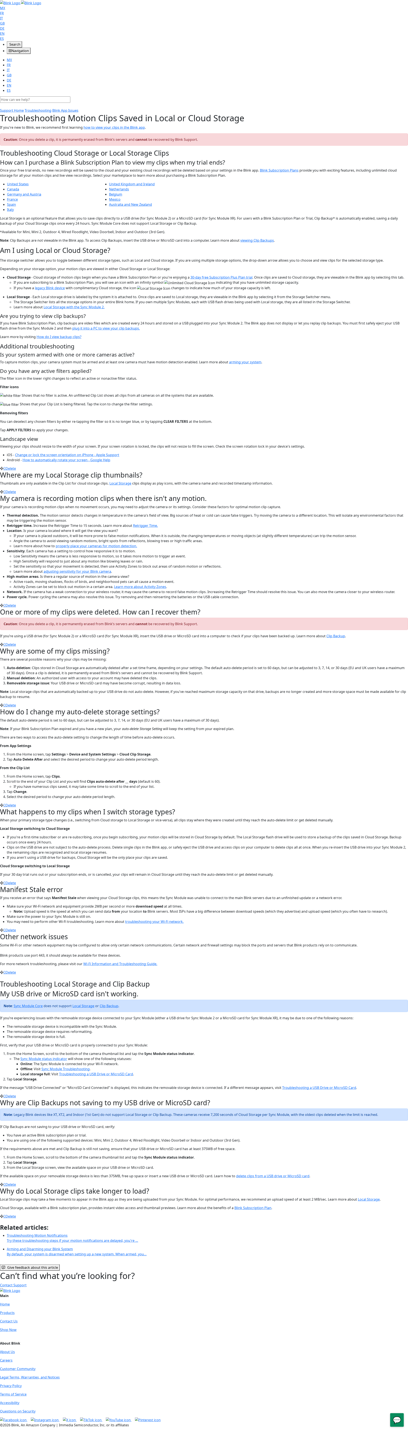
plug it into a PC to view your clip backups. (106, 328)
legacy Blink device (50, 288)
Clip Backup (335, 636)
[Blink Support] (20, 2)
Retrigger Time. (145, 525)
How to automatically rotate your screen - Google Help (66, 460)
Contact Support (13, 1285)
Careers (6, 1360)
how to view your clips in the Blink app (114, 127)
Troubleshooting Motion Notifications (72, 1238)
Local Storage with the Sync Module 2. (74, 307)
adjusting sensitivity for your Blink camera (77, 571)
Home (5, 1304)
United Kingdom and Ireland (132, 184)
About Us (7, 1351)
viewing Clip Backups (257, 240)
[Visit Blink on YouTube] (119, 1419)
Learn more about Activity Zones (140, 586)
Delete (11, 468)
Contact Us (9, 1321)
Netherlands (119, 189)
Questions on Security (17, 1411)
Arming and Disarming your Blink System (77, 1251)
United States (18, 184)
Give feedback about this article (32, 1267)
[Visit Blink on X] (70, 1419)
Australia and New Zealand (130, 204)
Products (7, 1312)
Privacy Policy (11, 1385)
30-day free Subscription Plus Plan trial (221, 277)
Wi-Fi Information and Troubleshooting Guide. (120, 964)
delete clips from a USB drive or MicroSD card (272, 1176)
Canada (13, 189)
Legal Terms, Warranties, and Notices (30, 1377)
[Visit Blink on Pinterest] (148, 1419)
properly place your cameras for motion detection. (96, 546)
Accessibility (9, 1402)
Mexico (114, 199)
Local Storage (120, 483)
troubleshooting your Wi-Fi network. (154, 921)
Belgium (115, 194)
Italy (10, 209)
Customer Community (17, 1368)
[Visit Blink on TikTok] (91, 1419)
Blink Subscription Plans (279, 170)
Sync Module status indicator (43, 1058)
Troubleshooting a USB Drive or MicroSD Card (96, 1074)
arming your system (245, 362)
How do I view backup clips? (59, 336)
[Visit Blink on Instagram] (45, 1419)
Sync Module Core (28, 1006)
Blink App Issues (65, 110)
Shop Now (8, 1329)
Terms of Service (13, 1394)
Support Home (12, 110)
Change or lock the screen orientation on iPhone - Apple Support (67, 455)
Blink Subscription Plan (252, 1207)
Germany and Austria (24, 194)
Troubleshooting (38, 110)
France (12, 199)
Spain (11, 204)
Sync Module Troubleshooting (65, 1069)
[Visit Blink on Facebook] (13, 1419)
